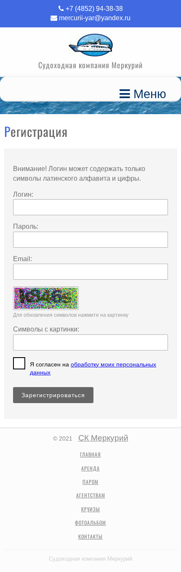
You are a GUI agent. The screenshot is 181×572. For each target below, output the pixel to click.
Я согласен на (93, 368)
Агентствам (90, 495)
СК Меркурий (103, 437)
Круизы (90, 509)
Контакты (90, 536)
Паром (90, 481)
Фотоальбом (90, 522)
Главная (90, 454)
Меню (148, 94)
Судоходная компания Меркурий (90, 559)
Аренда (90, 468)
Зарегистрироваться (53, 395)
